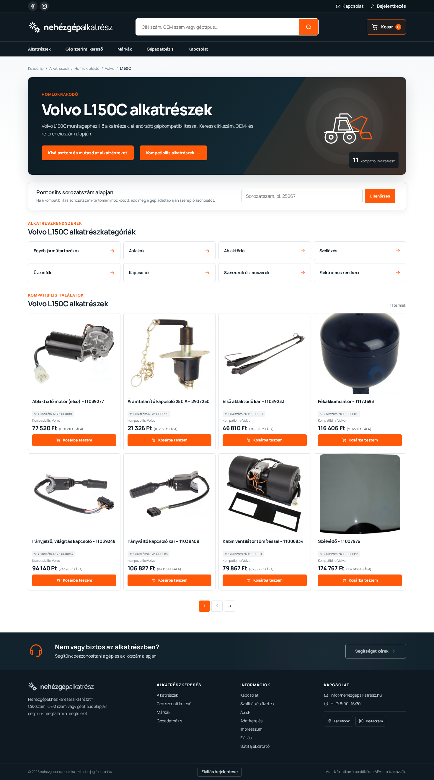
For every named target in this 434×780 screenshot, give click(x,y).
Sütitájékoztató (255, 746)
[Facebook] (32, 6)
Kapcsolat (198, 49)
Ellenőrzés (380, 196)
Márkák (125, 49)
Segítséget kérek (371, 651)
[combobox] (217, 27)
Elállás (246, 737)
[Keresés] (308, 27)
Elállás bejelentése (219, 771)
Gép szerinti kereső (84, 49)
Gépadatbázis (160, 49)
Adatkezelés (251, 721)
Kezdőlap (36, 68)
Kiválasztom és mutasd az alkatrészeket (87, 153)
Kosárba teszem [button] (77, 440)
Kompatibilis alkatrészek (173, 153)
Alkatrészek (39, 49)
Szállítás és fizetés (257, 703)
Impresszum (251, 729)
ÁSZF (245, 712)
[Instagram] (44, 6)
